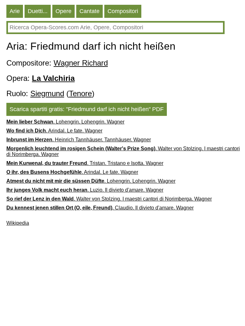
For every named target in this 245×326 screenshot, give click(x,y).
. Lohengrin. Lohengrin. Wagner (65, 121)
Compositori (123, 11)
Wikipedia (17, 223)
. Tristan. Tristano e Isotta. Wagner (84, 163)
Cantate (89, 11)
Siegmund (47, 93)
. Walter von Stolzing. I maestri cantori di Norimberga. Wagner (123, 151)
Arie (15, 11)
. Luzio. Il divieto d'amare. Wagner (84, 190)
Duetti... (38, 11)
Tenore (80, 93)
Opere (63, 11)
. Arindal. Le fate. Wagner (54, 130)
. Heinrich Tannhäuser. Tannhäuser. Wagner (78, 139)
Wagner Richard (81, 63)
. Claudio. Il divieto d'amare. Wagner (100, 207)
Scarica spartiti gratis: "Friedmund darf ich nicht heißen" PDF (87, 109)
